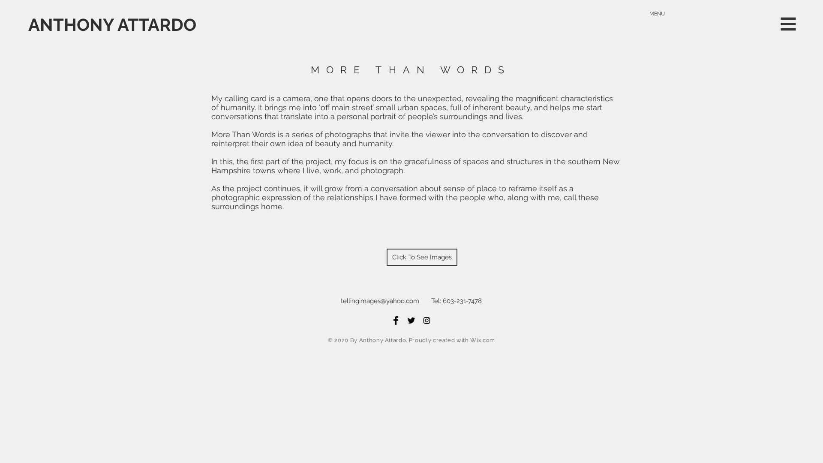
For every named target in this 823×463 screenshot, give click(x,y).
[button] (788, 24)
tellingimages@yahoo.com (380, 301)
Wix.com (482, 340)
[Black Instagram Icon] (426, 320)
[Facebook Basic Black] (395, 320)
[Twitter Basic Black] (411, 320)
